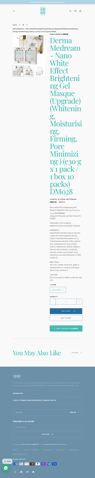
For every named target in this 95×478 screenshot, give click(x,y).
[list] (29, 49)
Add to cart (66, 318)
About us (16, 450)
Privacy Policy (47, 450)
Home (15, 25)
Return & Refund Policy (20, 454)
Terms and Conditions (31, 450)
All (23, 25)
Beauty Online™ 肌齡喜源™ (30, 444)
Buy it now (66, 311)
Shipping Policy (74, 450)
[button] (13, 11)
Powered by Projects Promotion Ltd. (55, 444)
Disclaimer (60, 450)
